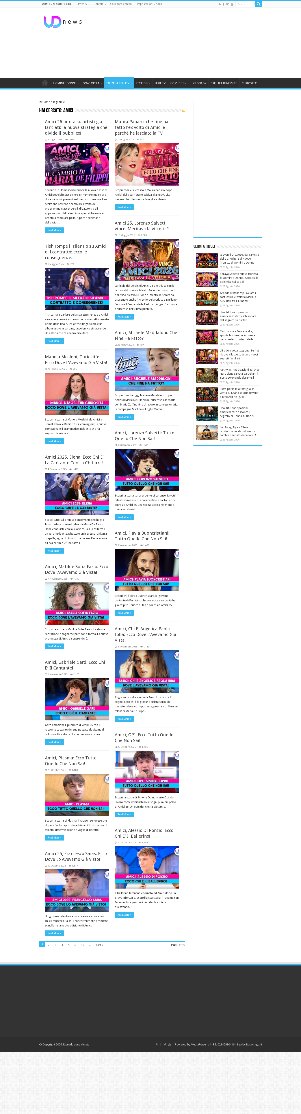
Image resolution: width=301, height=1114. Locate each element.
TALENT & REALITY (117, 83)
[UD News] (63, 21)
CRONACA (199, 83)
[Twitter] (227, 4)
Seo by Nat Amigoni (249, 1044)
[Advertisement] (178, 43)
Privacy (82, 4)
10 (82, 945)
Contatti (99, 4)
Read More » (54, 230)
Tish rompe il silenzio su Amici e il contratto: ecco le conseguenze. (75, 252)
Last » (99, 945)
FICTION (142, 83)
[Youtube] (232, 4)
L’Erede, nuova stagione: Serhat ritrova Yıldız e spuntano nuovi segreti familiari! (239, 354)
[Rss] (219, 4)
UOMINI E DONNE (64, 83)
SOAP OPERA (91, 83)
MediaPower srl (201, 1044)
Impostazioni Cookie (149, 4)
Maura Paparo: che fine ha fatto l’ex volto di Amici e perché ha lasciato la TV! (141, 127)
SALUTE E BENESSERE (224, 83)
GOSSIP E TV (178, 83)
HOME (45, 82)
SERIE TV (160, 83)
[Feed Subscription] (183, 111)
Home (46, 102)
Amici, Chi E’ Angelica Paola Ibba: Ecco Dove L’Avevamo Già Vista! (145, 634)
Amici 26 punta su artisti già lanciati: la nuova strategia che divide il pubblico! (76, 127)
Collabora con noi (121, 4)
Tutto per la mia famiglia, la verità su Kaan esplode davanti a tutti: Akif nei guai (239, 392)
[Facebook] (223, 4)
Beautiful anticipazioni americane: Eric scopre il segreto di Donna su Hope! (237, 412)
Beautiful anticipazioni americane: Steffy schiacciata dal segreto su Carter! (238, 316)
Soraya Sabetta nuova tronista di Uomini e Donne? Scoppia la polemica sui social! (239, 277)
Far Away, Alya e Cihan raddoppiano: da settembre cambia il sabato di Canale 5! (238, 431)
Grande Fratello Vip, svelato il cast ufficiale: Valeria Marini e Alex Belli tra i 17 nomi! (238, 297)
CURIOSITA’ (249, 83)
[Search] (258, 4)
